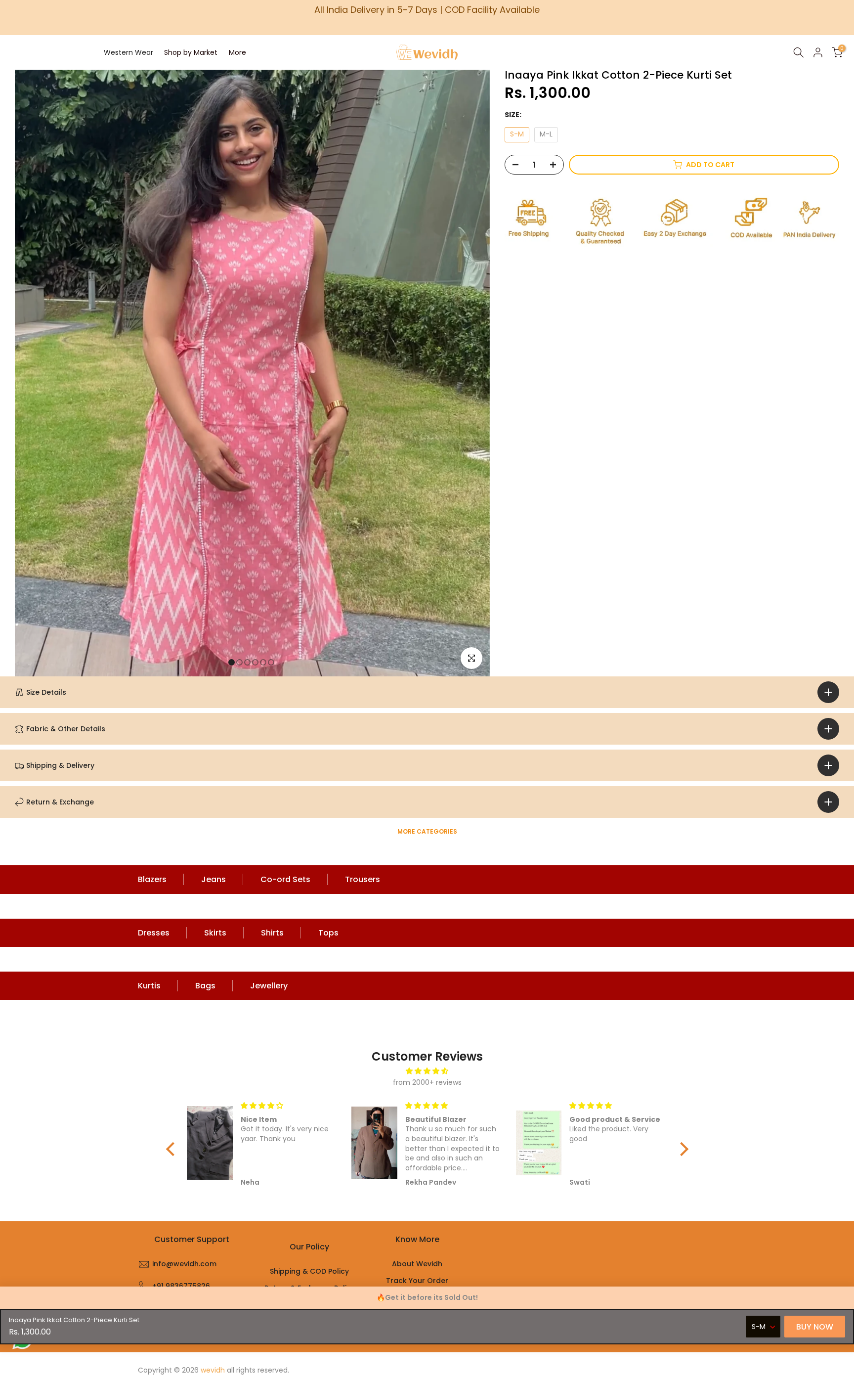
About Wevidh (417, 1264)
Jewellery (269, 985)
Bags (205, 985)
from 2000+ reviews (427, 1082)
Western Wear (128, 52)
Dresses (154, 932)
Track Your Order (417, 1281)
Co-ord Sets (285, 879)
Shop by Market (190, 52)
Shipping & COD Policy (309, 1271)
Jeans (213, 879)
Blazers (152, 879)
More (237, 52)
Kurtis (149, 985)
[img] (427, 1071)
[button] (172, 1149)
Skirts (215, 932)
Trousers (362, 879)
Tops (328, 932)
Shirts (272, 932)
